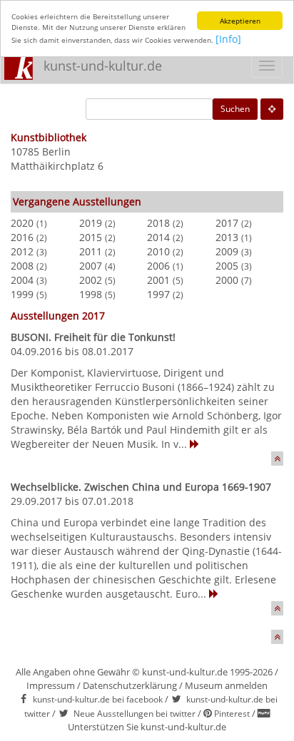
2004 (22, 280)
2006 (158, 265)
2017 (227, 223)
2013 (227, 237)
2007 (90, 265)
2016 (22, 237)
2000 (227, 280)
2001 (158, 280)
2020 (22, 223)
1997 (158, 294)
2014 (158, 237)
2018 (158, 223)
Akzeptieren (240, 21)
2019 (90, 223)
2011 (90, 251)
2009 (227, 251)
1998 (90, 294)
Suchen (235, 109)
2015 (90, 237)
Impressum (50, 685)
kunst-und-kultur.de (103, 65)
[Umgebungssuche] (271, 109)
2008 (22, 265)
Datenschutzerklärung (130, 685)
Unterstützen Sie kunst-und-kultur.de (147, 726)
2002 (90, 280)
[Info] (228, 39)
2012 (22, 251)
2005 (227, 265)
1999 (22, 294)
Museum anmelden (226, 685)
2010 (158, 251)
